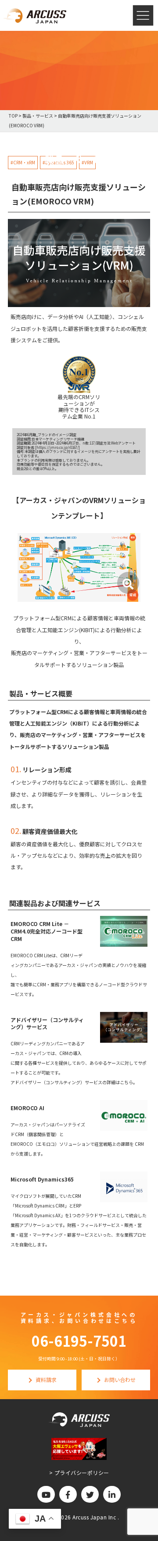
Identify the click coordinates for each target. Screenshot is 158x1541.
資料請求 (46, 1379)
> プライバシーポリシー (79, 1472)
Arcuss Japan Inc (95, 1517)
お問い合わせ (120, 1379)
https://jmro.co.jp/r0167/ (57, 447)
